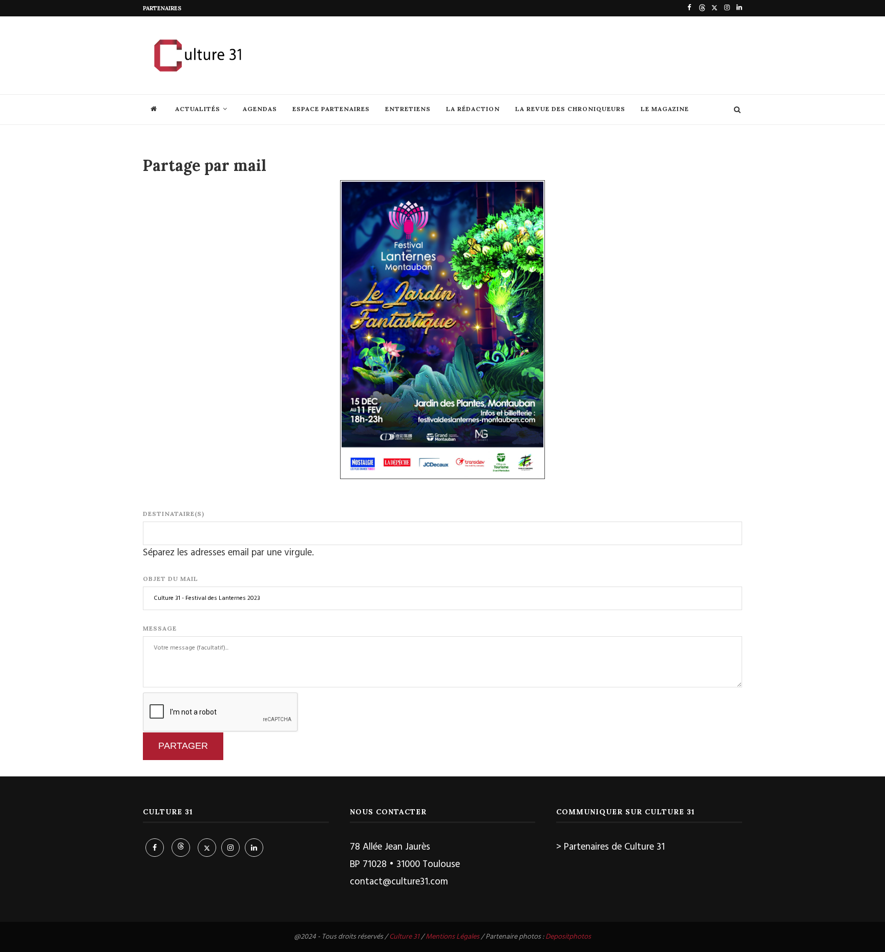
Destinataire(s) (173, 513)
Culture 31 (404, 937)
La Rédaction (473, 109)
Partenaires (162, 8)
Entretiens (408, 109)
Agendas (260, 109)
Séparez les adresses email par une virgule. (228, 552)
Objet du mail (170, 578)
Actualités (197, 109)
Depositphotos (568, 937)
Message (160, 628)
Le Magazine (665, 109)
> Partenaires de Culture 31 (610, 847)
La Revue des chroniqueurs (570, 109)
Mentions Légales (452, 937)
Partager (183, 746)
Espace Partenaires (331, 109)
